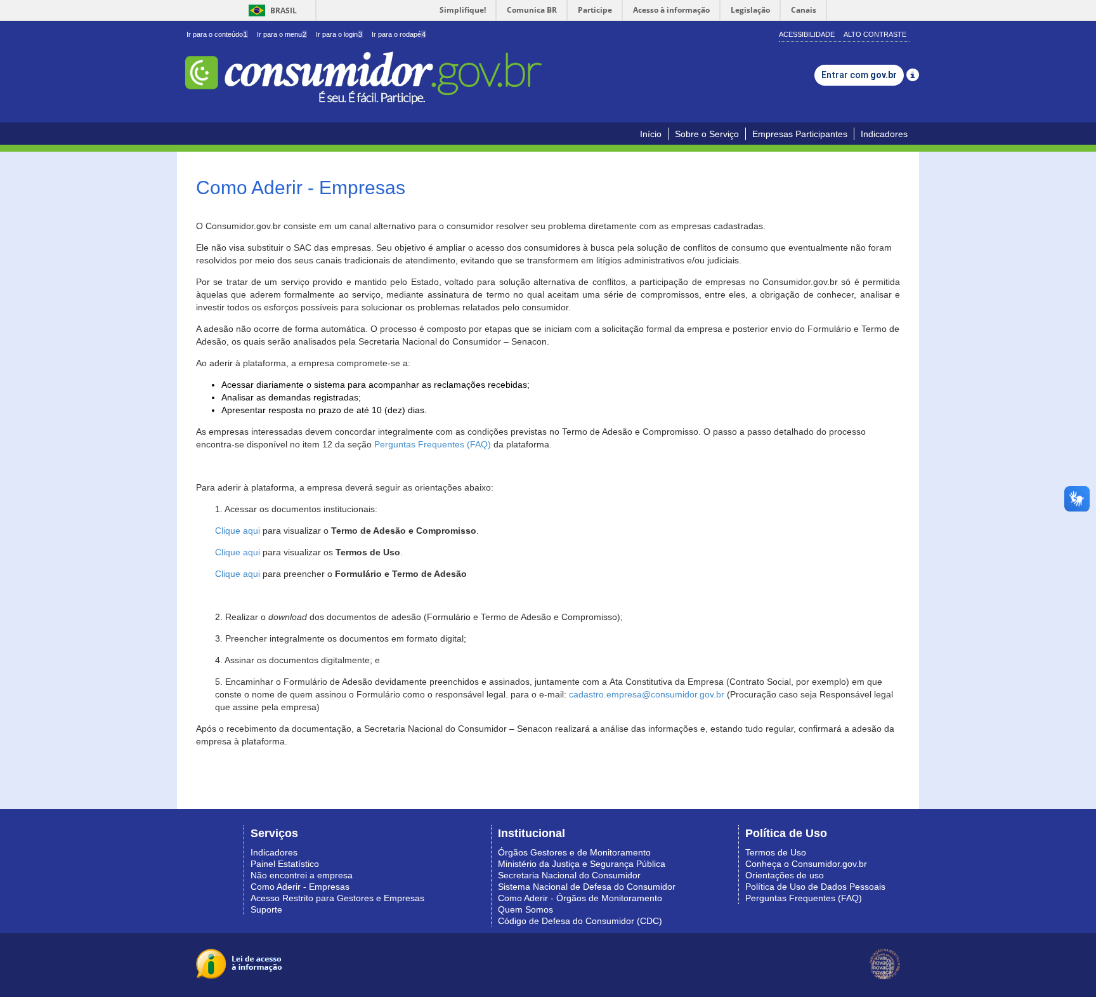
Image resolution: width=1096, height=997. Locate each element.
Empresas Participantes (799, 134)
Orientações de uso (784, 875)
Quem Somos (525, 909)
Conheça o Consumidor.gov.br (806, 864)
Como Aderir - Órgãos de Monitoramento (580, 898)
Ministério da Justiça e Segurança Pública (581, 864)
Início (651, 134)
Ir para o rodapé (399, 34)
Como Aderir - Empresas (300, 886)
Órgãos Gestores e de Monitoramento (574, 852)
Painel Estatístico (285, 864)
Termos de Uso (775, 852)
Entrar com (859, 75)
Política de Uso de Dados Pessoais (815, 886)
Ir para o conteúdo (216, 34)
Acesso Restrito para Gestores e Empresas (337, 898)
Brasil (270, 10)
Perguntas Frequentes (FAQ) (432, 444)
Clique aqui (237, 530)
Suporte (266, 909)
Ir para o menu (281, 34)
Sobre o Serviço (707, 134)
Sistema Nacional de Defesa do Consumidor (586, 886)
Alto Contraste (875, 34)
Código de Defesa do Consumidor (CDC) (580, 921)
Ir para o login (339, 34)
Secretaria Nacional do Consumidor (569, 875)
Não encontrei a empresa (302, 875)
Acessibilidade (807, 34)
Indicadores (884, 134)
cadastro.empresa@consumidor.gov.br (646, 694)
